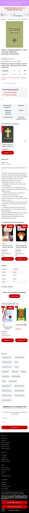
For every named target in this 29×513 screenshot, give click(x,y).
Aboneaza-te (14, 427)
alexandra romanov (19, 386)
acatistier (23, 371)
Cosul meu (3, 457)
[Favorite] (24, 14)
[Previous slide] (4, 141)
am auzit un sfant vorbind (8, 395)
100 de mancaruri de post (21, 357)
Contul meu (3, 482)
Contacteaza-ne (5, 467)
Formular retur (4, 438)
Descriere (21, 105)
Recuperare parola (5, 486)
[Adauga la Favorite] (12, 141)
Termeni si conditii (5, 442)
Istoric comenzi (4, 488)
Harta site (3, 471)
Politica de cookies (15, 495)
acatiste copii (5, 371)
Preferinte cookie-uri (14, 510)
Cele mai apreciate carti (21, 118)
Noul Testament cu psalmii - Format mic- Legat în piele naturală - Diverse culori (7, 146)
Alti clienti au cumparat (7, 106)
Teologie (3, 19)
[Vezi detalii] (3, 239)
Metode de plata (5, 459)
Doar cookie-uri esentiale (14, 506)
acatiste (17, 367)
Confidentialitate (5, 444)
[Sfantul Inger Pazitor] (21, 314)
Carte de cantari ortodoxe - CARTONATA (7, 328)
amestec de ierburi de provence (10, 400)
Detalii (21, 110)
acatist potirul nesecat (7, 367)
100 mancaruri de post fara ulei (9, 362)
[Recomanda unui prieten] (2, 99)
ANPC (2, 474)
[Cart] (27, 14)
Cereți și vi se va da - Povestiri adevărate (7, 246)
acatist (16, 362)
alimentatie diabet (19, 390)
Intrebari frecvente (5, 469)
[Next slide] (25, 141)
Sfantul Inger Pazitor (21, 324)
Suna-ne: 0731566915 (11, 92)
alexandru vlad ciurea (7, 390)
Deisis (14, 272)
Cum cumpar (4, 455)
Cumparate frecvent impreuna (8, 112)
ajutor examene (13, 381)
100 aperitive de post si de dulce (10, 357)
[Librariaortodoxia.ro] (6, 14)
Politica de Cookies (5, 448)
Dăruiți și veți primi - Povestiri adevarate (21, 246)
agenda (4, 381)
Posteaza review (14, 296)
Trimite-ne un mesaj (10, 95)
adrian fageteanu (16, 376)
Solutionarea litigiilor (6, 476)
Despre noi (3, 440)
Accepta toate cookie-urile (14, 502)
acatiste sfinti (15, 371)
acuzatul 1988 (5, 376)
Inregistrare (4, 484)
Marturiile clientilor (5, 446)
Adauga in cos (7, 152)
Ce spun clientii (7, 117)
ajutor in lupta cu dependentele (10, 386)
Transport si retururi (5, 461)
